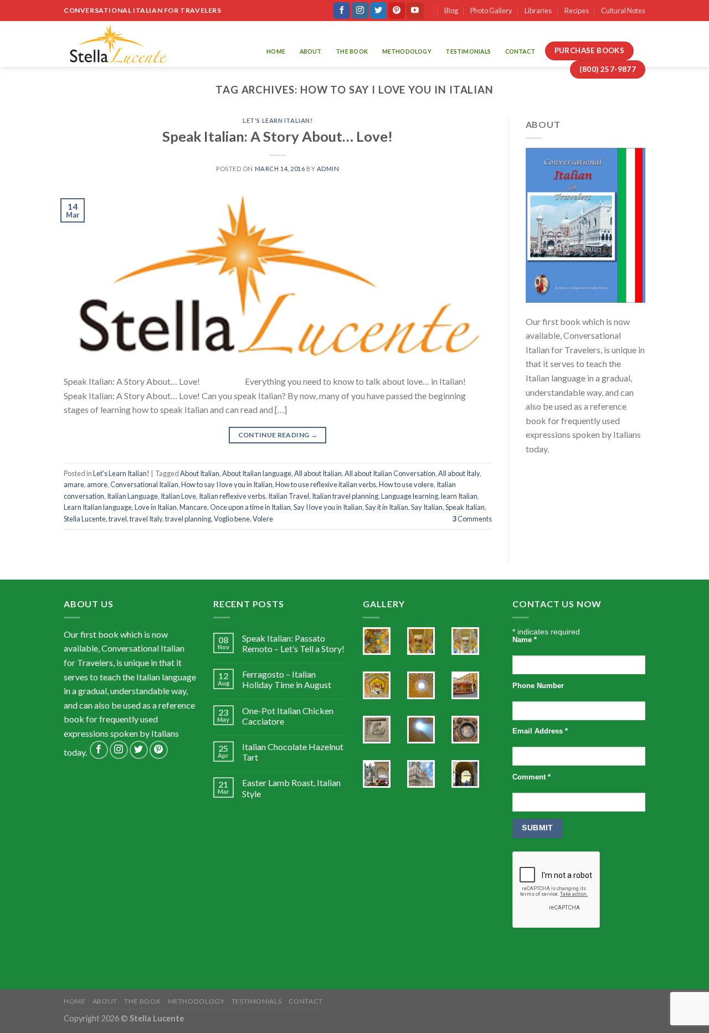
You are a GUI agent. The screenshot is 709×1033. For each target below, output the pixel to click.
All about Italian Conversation (390, 473)
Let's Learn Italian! (277, 120)
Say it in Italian (386, 507)
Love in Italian (156, 507)
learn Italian (459, 496)
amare (74, 484)
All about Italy (459, 473)
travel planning (188, 518)
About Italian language (256, 473)
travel (118, 518)
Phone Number (538, 686)
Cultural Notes (623, 10)
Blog (451, 10)
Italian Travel (288, 496)
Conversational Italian (144, 484)
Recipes (576, 10)
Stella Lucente (85, 518)
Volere (263, 518)
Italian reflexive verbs (232, 496)
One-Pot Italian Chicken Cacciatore (287, 715)
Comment (531, 777)
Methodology (406, 51)
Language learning (409, 496)
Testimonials (468, 51)
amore (97, 484)
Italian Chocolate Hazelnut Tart (292, 751)
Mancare (193, 507)
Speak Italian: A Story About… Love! (277, 136)
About (311, 51)
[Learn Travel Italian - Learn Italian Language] (118, 44)
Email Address (540, 731)
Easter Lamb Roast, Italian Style (291, 787)
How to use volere (406, 484)
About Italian (199, 473)
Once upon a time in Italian (250, 507)
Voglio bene (232, 518)
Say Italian (427, 507)
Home (275, 51)
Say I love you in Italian (328, 507)
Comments (472, 518)
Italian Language (132, 496)
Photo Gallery (491, 10)
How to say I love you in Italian (227, 484)
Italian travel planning (345, 496)
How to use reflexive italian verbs (325, 484)
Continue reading (278, 435)
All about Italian (318, 473)
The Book (352, 51)
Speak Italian (465, 507)
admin (328, 168)
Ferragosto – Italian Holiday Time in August (286, 679)
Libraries (538, 10)
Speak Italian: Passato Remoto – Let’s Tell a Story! (293, 643)
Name (524, 640)
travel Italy (146, 518)
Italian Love (178, 496)
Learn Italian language (98, 507)
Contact (520, 51)
